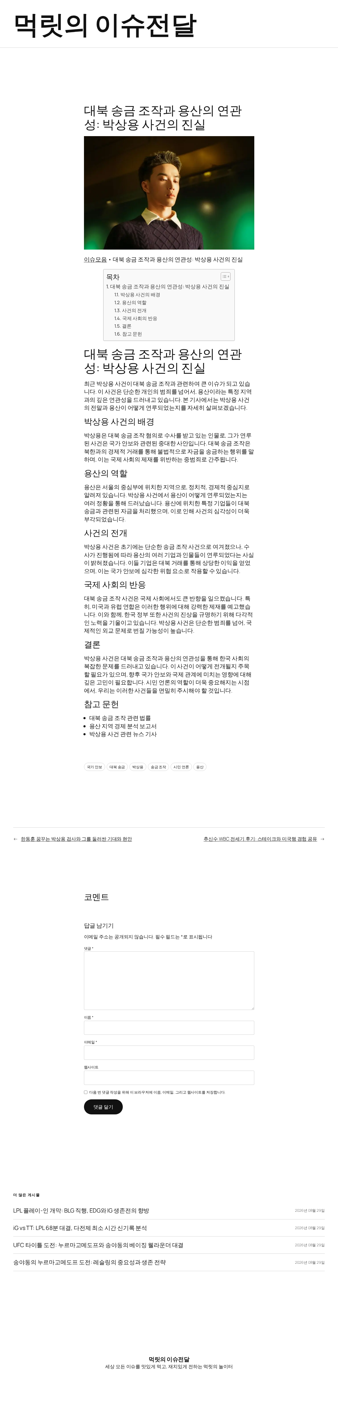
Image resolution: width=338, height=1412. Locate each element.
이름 (89, 1017)
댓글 (89, 948)
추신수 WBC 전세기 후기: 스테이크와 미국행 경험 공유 (260, 839)
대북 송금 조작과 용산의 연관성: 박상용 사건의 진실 (169, 286)
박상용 (137, 766)
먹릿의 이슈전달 (104, 23)
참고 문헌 (132, 334)
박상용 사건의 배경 (140, 294)
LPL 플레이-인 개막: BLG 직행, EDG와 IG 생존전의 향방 (81, 1210)
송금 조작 (158, 766)
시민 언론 (181, 766)
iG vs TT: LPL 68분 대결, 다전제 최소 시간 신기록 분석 (80, 1228)
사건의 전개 (134, 310)
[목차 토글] (223, 276)
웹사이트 (91, 1067)
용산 (200, 766)
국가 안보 (94, 766)
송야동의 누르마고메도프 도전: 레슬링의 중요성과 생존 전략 (89, 1262)
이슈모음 (95, 259)
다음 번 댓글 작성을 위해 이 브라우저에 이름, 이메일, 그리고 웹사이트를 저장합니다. (157, 1092)
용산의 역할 (134, 302)
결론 (127, 326)
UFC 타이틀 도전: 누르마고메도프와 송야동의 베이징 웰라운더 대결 (98, 1245)
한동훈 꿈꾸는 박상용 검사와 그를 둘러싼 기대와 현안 (76, 839)
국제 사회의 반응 (139, 318)
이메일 (90, 1041)
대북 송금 (117, 766)
